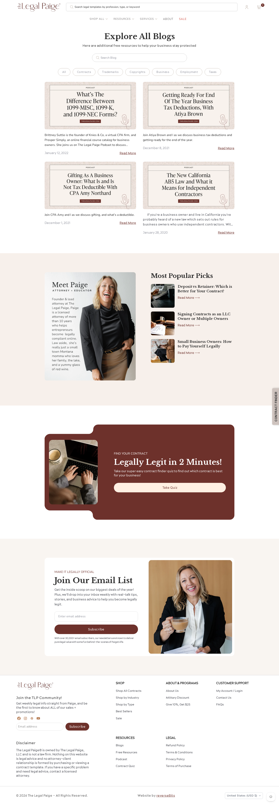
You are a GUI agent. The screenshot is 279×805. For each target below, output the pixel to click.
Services (147, 19)
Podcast (121, 759)
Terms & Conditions (179, 752)
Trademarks (110, 72)
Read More (128, 153)
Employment (189, 72)
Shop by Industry (127, 697)
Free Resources (126, 752)
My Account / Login (229, 691)
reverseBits (165, 795)
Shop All (97, 19)
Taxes (213, 72)
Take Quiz (169, 487)
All (64, 72)
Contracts (84, 72)
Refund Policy (175, 745)
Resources (122, 19)
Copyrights (137, 72)
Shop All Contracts (128, 691)
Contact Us (223, 697)
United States (242, 795)
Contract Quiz (125, 766)
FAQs (220, 704)
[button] (259, 7)
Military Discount (177, 697)
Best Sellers (124, 711)
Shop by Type (125, 704)
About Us (172, 691)
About (168, 19)
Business (162, 72)
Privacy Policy (175, 759)
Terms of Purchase (178, 766)
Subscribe (96, 629)
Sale (183, 19)
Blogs (120, 745)
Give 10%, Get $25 (178, 704)
